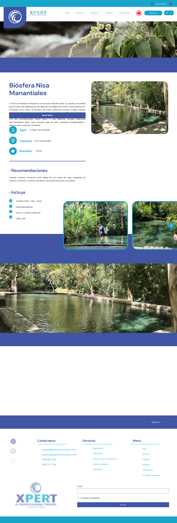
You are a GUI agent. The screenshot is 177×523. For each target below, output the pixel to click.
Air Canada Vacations (151, 475)
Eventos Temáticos (101, 464)
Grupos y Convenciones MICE (105, 459)
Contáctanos (147, 470)
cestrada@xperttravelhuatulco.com (59, 449)
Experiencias (98, 448)
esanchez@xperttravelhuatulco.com (59, 454)
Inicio (144, 449)
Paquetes (146, 459)
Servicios (146, 454)
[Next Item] (171, 225)
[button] (170, 3)
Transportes (98, 453)
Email (80, 486)
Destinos (146, 464)
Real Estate (97, 469)
